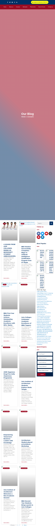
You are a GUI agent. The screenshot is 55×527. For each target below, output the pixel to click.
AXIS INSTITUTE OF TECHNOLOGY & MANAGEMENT (42, 334)
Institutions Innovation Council (44, 341)
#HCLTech (46, 304)
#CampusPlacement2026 (42, 298)
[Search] (51, 223)
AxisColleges (40, 319)
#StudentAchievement (42, 311)
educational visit (40, 339)
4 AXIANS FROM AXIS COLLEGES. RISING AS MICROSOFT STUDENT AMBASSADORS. (10, 250)
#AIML (38, 291)
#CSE (38, 303)
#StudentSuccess (41, 312)
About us (11, 6)
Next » (25, 525)
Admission (25, 6)
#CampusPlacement (41, 296)
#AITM (41, 291)
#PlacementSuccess (41, 307)
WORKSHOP (39, 344)
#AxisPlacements (41, 294)
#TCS (38, 314)
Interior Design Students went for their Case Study (52, 267)
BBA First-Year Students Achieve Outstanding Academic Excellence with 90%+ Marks (9, 319)
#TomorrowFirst (41, 316)
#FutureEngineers (43, 303)
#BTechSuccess (48, 294)
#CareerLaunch (40, 301)
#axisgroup (50, 293)
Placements (33, 6)
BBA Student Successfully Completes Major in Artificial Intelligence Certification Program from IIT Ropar (26, 254)
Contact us (50, 6)
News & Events (41, 6)
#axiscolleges (40, 293)
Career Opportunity (46, 338)
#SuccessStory (48, 312)
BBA (46, 336)
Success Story (45, 342)
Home (5, 6)
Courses (18, 6)
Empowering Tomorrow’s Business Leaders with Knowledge (8, 438)
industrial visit (47, 339)
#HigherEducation (40, 306)
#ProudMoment (41, 309)
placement (39, 342)
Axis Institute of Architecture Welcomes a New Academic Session (9, 494)
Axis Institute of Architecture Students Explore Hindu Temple (27, 385)
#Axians (45, 291)
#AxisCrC (46, 293)
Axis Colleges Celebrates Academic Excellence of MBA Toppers (26, 321)
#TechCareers (42, 314)
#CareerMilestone (48, 301)
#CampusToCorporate (42, 299)
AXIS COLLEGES (45, 318)
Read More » (7, 278)
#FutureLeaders (40, 304)
